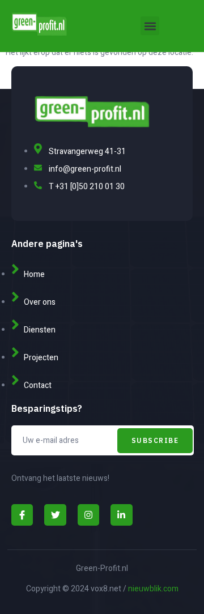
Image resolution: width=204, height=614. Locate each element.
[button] (150, 25)
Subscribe (155, 440)
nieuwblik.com (153, 589)
